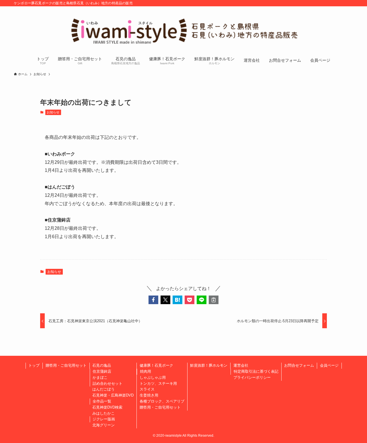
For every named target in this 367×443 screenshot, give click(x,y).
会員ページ (329, 365)
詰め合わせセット (107, 383)
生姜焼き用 (149, 395)
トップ (34, 365)
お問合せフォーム (299, 365)
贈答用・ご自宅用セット (66, 365)
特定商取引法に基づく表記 (256, 371)
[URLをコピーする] (213, 300)
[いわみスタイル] (183, 30)
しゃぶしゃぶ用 (153, 377)
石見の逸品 (101, 365)
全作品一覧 (102, 401)
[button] (153, 300)
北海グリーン (103, 425)
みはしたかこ (103, 413)
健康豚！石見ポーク (156, 365)
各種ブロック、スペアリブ (162, 401)
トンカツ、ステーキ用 (158, 383)
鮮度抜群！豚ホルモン (208, 365)
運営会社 (240, 365)
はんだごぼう (103, 389)
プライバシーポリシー (252, 377)
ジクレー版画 (104, 419)
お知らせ (53, 112)
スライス (147, 389)
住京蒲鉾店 (102, 371)
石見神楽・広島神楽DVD (113, 395)
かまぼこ (100, 377)
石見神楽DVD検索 (107, 407)
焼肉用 (145, 371)
